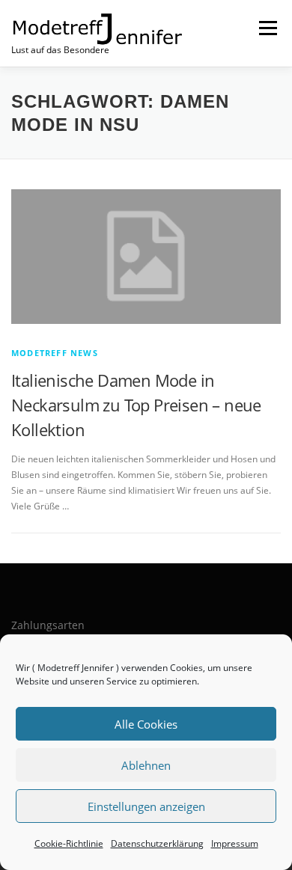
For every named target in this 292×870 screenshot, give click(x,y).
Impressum (234, 843)
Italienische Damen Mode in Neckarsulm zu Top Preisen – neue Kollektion (136, 405)
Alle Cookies (146, 724)
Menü (267, 28)
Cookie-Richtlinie (68, 843)
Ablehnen (146, 765)
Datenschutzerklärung (157, 843)
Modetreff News (54, 352)
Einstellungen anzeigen (146, 806)
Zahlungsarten (48, 625)
